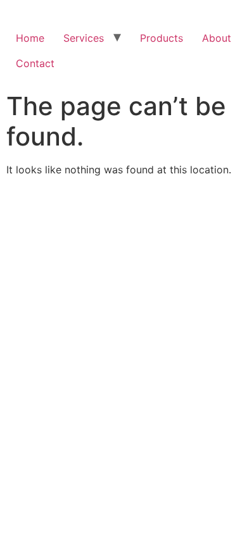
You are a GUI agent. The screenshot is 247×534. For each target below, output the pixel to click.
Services (83, 38)
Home (30, 38)
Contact (35, 63)
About (216, 38)
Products (161, 38)
